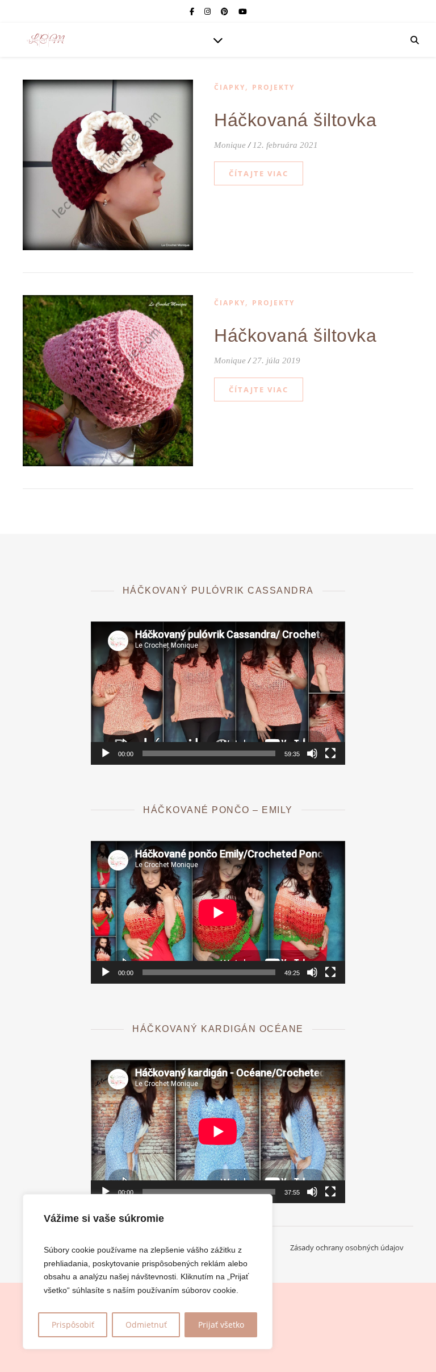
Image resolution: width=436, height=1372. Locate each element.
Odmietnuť (146, 1324)
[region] (147, 1271)
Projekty (273, 87)
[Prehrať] (105, 753)
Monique (230, 145)
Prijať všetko (221, 1324)
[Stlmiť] (312, 753)
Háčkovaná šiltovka (295, 120)
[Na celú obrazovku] (330, 753)
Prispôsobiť (73, 1324)
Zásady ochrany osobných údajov (347, 1247)
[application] (218, 693)
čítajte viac (258, 173)
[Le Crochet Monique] (45, 40)
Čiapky (229, 87)
